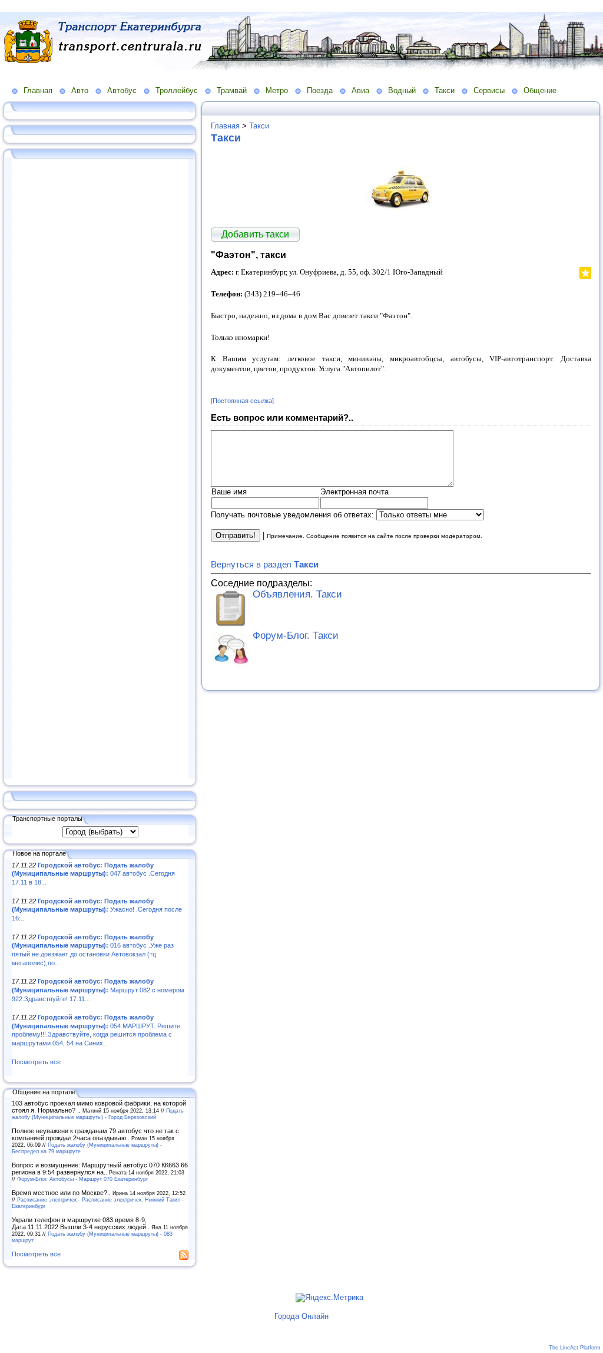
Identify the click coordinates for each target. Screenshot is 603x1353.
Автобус (122, 90)
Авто (79, 90)
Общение (540, 90)
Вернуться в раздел (265, 564)
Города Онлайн (301, 1316)
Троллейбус (176, 90)
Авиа (360, 90)
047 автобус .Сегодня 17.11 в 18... (93, 874)
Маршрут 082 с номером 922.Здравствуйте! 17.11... (98, 990)
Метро (277, 90)
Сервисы (489, 90)
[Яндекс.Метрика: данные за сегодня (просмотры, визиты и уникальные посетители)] (329, 1297)
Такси (445, 90)
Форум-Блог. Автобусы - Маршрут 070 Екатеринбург (82, 1179)
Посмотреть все (36, 1061)
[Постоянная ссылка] (242, 400)
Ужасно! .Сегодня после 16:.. (97, 909)
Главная (38, 90)
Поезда (320, 90)
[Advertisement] (100, 469)
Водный (402, 90)
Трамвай (232, 90)
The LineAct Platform (575, 1348)
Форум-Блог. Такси (296, 635)
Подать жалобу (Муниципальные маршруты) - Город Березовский (98, 1113)
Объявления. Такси (297, 594)
